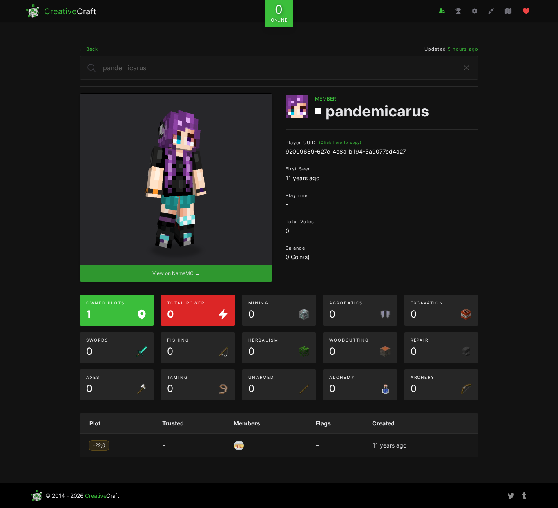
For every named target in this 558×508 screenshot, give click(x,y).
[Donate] (526, 11)
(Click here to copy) (340, 142)
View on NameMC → (176, 273)
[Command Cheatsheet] (475, 11)
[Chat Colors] (491, 11)
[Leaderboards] (458, 11)
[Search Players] (442, 11)
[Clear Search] (466, 68)
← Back (89, 49)
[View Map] (508, 11)
